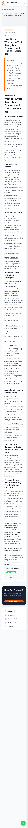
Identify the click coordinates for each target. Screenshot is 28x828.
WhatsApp (12, 572)
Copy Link (12, 577)
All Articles (9, 615)
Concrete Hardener (12, 619)
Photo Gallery (10, 623)
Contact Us (10, 626)
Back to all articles (9, 9)
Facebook (12, 574)
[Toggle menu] (24, 3)
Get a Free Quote (14, 601)
